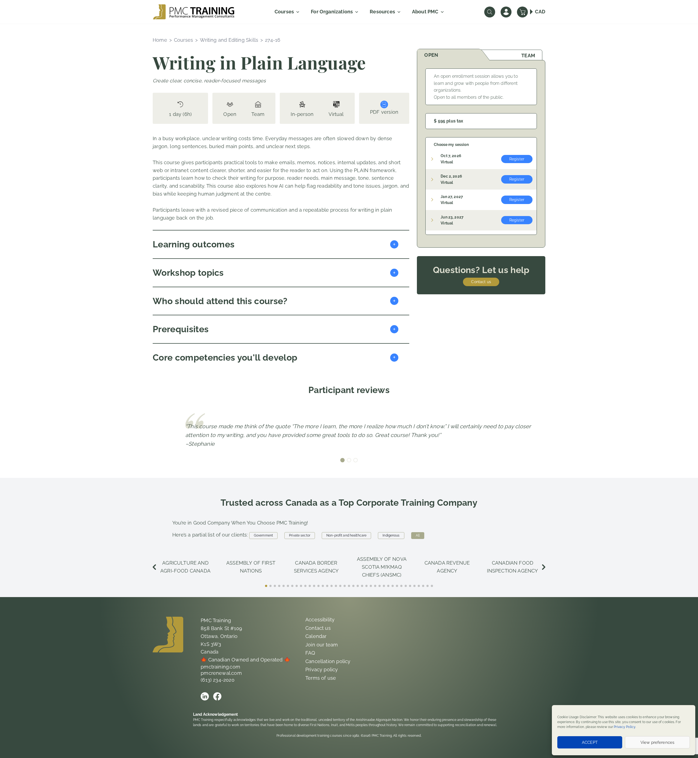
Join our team (321, 645)
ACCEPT (590, 742)
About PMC (425, 11)
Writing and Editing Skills (229, 40)
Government (263, 535)
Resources (382, 11)
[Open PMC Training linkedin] (205, 696)
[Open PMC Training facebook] (217, 696)
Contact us (481, 282)
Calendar (315, 636)
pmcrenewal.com (221, 673)
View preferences (657, 742)
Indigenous (391, 535)
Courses (284, 11)
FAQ (310, 653)
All (418, 535)
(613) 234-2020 (217, 680)
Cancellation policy (327, 661)
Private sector (299, 535)
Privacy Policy (624, 727)
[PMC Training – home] (193, 11)
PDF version (384, 112)
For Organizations (332, 11)
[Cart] (522, 12)
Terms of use (320, 678)
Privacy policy (321, 669)
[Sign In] (506, 12)
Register (516, 159)
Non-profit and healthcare (346, 535)
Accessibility (320, 619)
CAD (540, 11)
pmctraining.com (220, 667)
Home (160, 40)
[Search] (489, 12)
